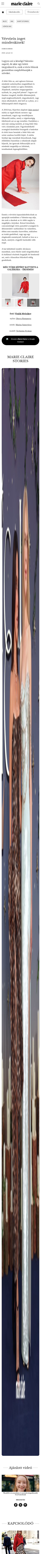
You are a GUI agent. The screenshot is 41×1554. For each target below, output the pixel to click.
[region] (20, 912)
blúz (5, 21)
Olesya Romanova (23, 318)
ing (12, 21)
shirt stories (23, 21)
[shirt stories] (33, 110)
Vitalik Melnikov (23, 314)
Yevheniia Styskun (24, 331)
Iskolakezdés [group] (14, 12)
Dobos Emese (7, 49)
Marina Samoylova (23, 325)
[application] (20, 1485)
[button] (20, 912)
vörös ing (7, 26)
